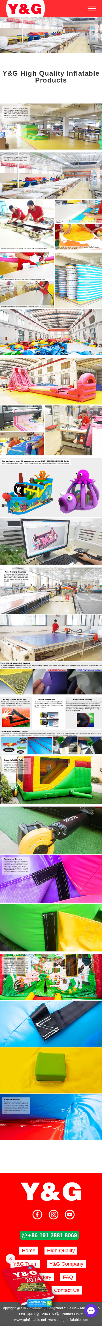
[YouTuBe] (70, 1215)
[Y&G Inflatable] (51, 1200)
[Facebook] (37, 1215)
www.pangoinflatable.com (68, 1320)
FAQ (68, 1277)
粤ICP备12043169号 (43, 1314)
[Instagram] (53, 1215)
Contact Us (66, 1290)
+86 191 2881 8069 (52, 1235)
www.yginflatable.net (30, 1320)
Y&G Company (66, 1264)
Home (28, 1250)
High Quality (61, 1250)
